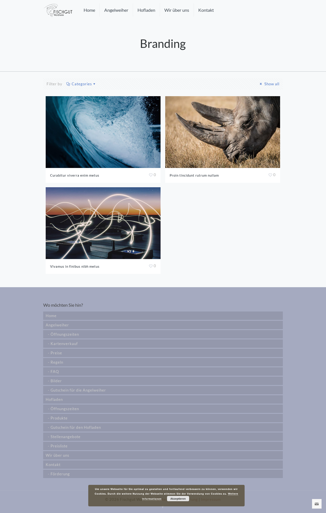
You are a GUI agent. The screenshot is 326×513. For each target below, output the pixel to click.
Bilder (56, 380)
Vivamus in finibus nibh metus (75, 266)
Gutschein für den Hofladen (76, 427)
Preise (56, 353)
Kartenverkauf (64, 343)
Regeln (57, 362)
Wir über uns (57, 455)
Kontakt (53, 464)
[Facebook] (163, 506)
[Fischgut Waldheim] (58, 10)
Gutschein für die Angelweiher (78, 390)
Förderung (60, 474)
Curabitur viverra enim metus (74, 175)
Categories (82, 84)
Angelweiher (57, 325)
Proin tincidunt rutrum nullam (194, 175)
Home (51, 315)
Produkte (59, 418)
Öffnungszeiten (65, 334)
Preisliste (59, 446)
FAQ (55, 371)
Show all (271, 84)
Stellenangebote (66, 436)
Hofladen (54, 399)
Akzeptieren (178, 499)
